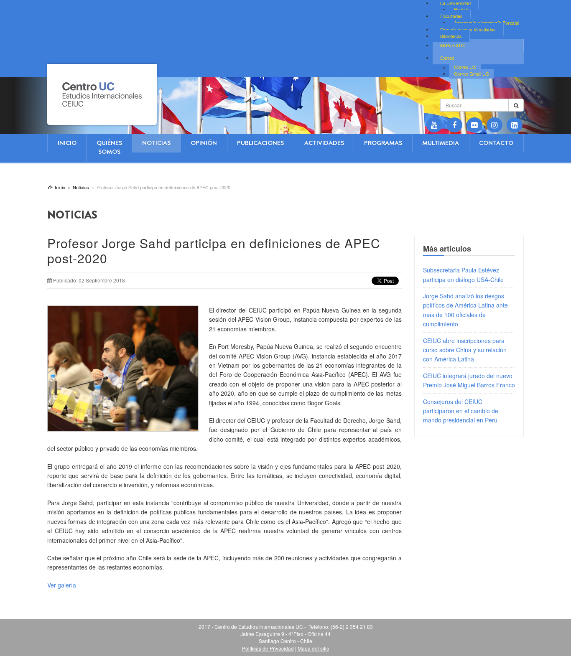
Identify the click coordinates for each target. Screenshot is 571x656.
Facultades (451, 16)
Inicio (67, 142)
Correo (447, 57)
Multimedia (440, 142)
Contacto (496, 142)
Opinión (204, 142)
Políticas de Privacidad (268, 648)
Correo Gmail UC (471, 73)
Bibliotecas (451, 36)
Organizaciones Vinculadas (468, 29)
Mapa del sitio (313, 648)
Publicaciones (260, 142)
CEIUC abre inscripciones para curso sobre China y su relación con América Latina (465, 350)
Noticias (156, 142)
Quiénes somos (109, 147)
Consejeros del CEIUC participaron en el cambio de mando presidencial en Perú (460, 411)
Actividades (324, 142)
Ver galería (61, 585)
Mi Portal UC (453, 45)
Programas (383, 142)
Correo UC (465, 67)
